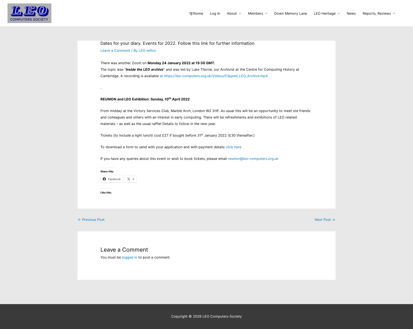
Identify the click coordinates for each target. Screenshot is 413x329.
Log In (215, 13)
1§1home (196, 13)
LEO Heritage (325, 13)
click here (233, 147)
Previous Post (91, 219)
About (232, 13)
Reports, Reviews (377, 13)
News (351, 13)
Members (255, 13)
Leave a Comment (115, 50)
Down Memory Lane (290, 13)
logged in (129, 257)
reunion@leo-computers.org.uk (253, 158)
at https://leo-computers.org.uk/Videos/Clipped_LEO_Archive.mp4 (214, 76)
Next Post (325, 219)
